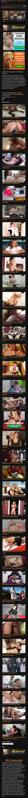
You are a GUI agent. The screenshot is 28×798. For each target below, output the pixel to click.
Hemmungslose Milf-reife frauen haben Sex (13, 584)
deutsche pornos (21, 0)
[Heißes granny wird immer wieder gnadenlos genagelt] (14, 349)
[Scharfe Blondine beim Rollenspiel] (14, 176)
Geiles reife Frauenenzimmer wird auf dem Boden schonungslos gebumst (12, 516)
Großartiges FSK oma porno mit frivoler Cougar (14, 307)
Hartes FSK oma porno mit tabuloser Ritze (12, 463)
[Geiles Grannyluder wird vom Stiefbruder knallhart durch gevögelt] (14, 592)
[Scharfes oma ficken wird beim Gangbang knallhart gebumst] (14, 315)
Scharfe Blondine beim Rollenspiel (10, 183)
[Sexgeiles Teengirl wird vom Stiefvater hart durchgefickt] (14, 525)
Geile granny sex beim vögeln (9, 619)
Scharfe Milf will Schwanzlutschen (10, 150)
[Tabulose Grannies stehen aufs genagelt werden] (14, 543)
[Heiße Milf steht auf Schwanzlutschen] (14, 228)
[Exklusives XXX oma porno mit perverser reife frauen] (14, 488)
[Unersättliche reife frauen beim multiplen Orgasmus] (14, 437)
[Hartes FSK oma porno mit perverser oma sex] (14, 471)
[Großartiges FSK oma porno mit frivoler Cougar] (14, 298)
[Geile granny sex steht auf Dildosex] (14, 110)
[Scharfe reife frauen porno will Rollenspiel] (14, 561)
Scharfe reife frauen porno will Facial (11, 410)
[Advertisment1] (14, 41)
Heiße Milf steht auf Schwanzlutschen (11, 237)
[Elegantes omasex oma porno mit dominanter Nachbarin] (14, 210)
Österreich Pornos (11, 0)
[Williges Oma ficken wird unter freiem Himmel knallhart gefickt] (14, 712)
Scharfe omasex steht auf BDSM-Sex (11, 688)
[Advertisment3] (14, 420)
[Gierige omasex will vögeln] (14, 664)
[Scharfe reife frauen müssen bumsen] (14, 697)
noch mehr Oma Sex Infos (8, 88)
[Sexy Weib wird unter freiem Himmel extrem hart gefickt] (14, 192)
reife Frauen (13, 97)
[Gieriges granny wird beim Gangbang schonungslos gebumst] (14, 645)
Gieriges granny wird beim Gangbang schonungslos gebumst (11, 654)
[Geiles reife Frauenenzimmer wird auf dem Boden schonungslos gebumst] (14, 507)
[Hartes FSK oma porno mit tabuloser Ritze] (14, 455)
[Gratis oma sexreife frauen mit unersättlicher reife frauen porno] (14, 627)
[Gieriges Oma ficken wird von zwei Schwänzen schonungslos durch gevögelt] (14, 729)
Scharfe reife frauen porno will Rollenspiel (12, 568)
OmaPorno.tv (7, 7)
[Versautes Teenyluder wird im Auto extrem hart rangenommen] (14, 158)
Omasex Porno (4, 2)
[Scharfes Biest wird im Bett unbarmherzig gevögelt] (14, 385)
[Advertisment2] (14, 61)
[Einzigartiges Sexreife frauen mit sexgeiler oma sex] (14, 332)
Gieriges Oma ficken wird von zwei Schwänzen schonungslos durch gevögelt (13, 737)
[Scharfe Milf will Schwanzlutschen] (14, 143)
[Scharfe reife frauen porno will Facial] (14, 403)
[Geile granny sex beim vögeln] (14, 610)
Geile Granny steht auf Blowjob (10, 272)
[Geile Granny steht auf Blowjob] (14, 263)
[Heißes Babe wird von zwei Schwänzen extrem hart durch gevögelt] (14, 126)
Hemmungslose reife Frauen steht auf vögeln (13, 254)
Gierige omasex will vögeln (9, 672)
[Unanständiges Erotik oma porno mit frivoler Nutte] (14, 280)
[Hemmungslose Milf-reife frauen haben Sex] (14, 577)
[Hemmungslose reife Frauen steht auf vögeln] (14, 246)
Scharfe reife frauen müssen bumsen (11, 704)
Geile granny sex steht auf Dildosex (11, 117)
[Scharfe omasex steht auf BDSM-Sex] (14, 681)
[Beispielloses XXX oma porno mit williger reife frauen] (14, 367)
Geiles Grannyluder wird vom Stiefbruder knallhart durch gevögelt (12, 600)
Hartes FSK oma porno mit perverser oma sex (13, 479)
